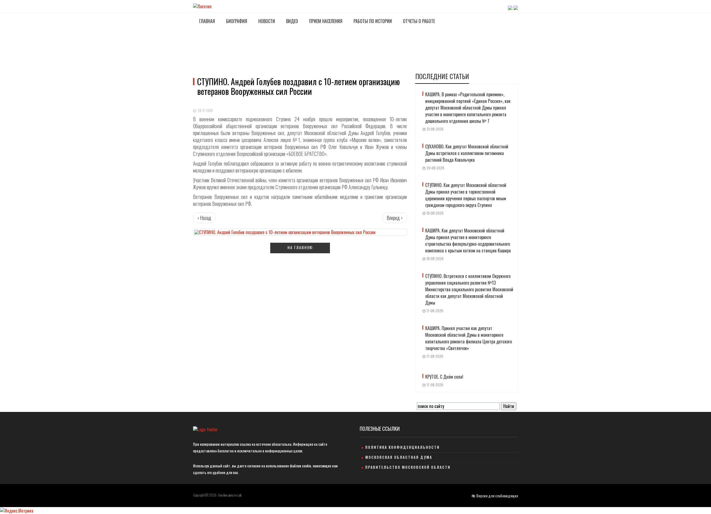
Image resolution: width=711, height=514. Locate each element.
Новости (266, 21)
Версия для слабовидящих (496, 495)
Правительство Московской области (407, 467)
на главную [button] (300, 247)
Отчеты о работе (418, 21)
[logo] (205, 429)
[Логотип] (202, 5)
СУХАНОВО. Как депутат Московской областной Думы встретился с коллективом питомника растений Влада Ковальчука (466, 153)
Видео (291, 21)
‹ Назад (204, 217)
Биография (236, 21)
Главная (206, 21)
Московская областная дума (398, 457)
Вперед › (395, 217)
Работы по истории (372, 21)
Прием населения (325, 21)
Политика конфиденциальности (402, 447)
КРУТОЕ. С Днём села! (444, 376)
